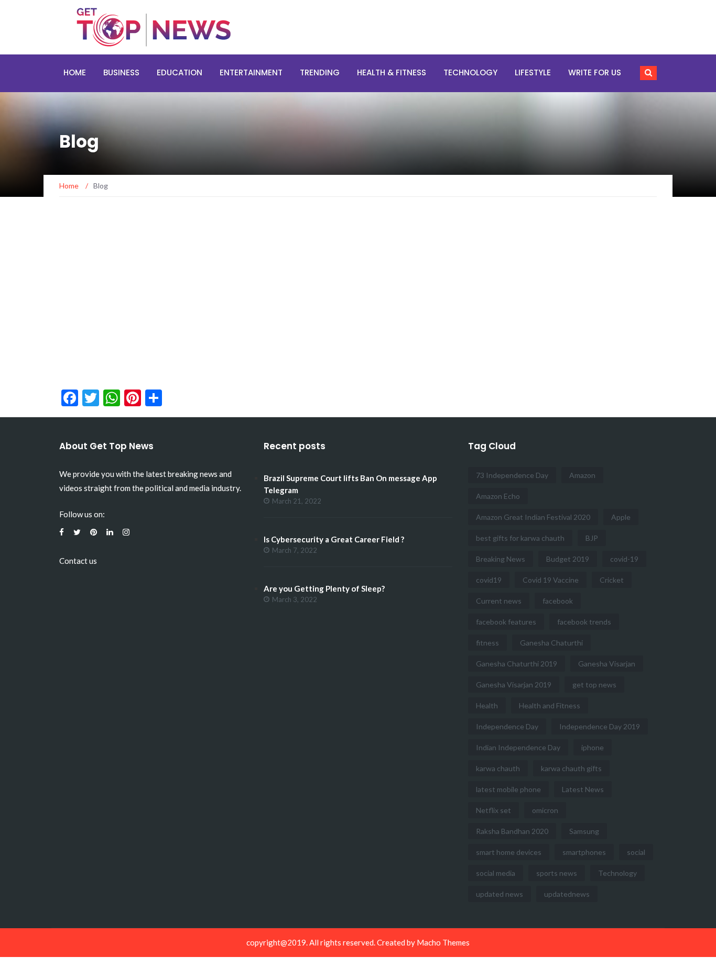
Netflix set (493, 810)
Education (179, 72)
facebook (558, 600)
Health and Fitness (549, 705)
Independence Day (507, 726)
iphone (592, 747)
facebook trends (584, 621)
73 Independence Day (512, 475)
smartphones (584, 852)
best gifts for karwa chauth (520, 537)
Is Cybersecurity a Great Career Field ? (334, 539)
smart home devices (508, 852)
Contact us (78, 560)
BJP (591, 537)
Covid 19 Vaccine (551, 579)
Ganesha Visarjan (606, 663)
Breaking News (500, 558)
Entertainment (251, 72)
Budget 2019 (567, 558)
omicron (545, 810)
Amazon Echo (498, 496)
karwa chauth (498, 768)
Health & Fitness (391, 72)
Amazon (582, 475)
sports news (556, 873)
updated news (499, 893)
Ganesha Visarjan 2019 (513, 684)
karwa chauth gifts (571, 768)
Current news (499, 600)
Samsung (584, 831)
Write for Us (594, 72)
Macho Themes (443, 942)
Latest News (583, 789)
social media (495, 873)
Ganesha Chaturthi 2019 (516, 663)
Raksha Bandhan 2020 (512, 831)
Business (121, 72)
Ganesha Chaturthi (551, 642)
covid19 (489, 579)
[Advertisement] (358, 297)
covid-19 (624, 558)
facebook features (506, 621)
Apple (621, 517)
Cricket (612, 579)
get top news (594, 684)
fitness (487, 642)
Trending (320, 72)
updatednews (567, 893)
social (636, 852)
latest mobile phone (508, 789)
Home (74, 72)
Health (487, 705)
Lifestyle (533, 72)
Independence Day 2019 (599, 726)
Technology (470, 72)
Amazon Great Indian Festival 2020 (533, 517)
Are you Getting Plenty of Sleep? (324, 588)
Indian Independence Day (518, 747)
